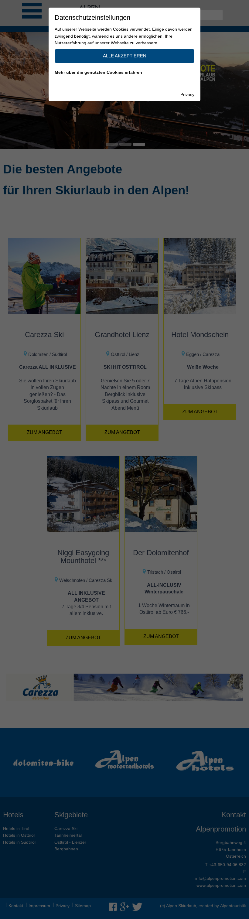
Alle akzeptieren (124, 55)
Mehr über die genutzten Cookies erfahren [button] (98, 72)
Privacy (187, 94)
